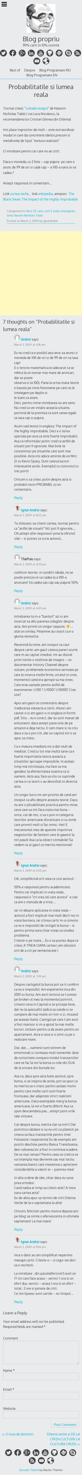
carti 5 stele (51, 211)
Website (9, 1408)
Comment (10, 1338)
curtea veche (19, 194)
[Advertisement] (41, 273)
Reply (18, 498)
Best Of (31, 211)
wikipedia (45, 194)
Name (9, 1370)
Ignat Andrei (30, 510)
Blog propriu (41, 39)
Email (8, 1389)
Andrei (26, 339)
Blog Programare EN (41, 75)
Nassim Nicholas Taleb (28, 215)
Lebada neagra (37, 108)
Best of (15, 70)
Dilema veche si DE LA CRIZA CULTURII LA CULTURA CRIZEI (63, 1439)
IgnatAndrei (50, 220)
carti (40, 211)
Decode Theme (29, 1470)
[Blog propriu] (41, 33)
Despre (29, 70)
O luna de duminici (20, 1434)
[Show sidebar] (4, 5)
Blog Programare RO (55, 70)
